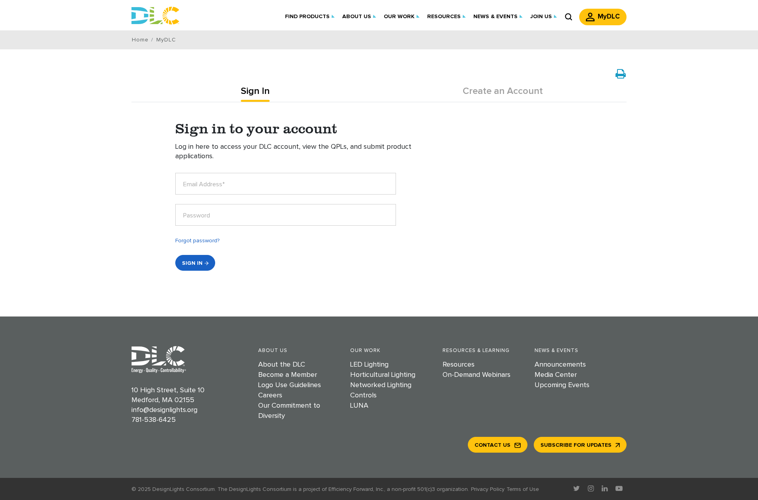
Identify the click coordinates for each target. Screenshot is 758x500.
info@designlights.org (164, 410)
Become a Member (287, 374)
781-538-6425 (153, 419)
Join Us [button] (541, 16)
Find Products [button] (307, 16)
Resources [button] (444, 16)
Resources (459, 364)
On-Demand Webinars (476, 374)
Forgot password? (197, 240)
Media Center (556, 374)
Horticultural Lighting (382, 374)
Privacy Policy (488, 489)
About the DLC (281, 364)
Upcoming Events (562, 385)
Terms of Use (523, 489)
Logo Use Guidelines (289, 385)
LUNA (359, 405)
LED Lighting (369, 364)
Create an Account (503, 91)
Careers (270, 395)
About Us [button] (356, 16)
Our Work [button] (399, 16)
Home (140, 40)
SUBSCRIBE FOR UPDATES (576, 445)
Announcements (560, 364)
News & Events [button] (495, 16)
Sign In (255, 91)
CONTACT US (492, 445)
